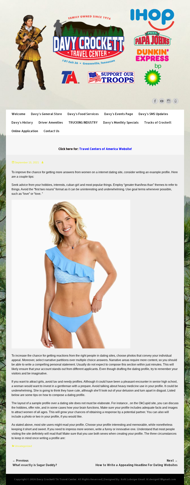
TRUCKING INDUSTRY (83, 122)
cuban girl (72, 184)
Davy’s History (22, 122)
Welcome (18, 114)
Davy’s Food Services (83, 114)
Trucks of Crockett (157, 122)
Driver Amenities (51, 122)
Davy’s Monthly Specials (121, 122)
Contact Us (51, 131)
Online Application (25, 131)
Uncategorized (23, 445)
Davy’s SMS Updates (153, 114)
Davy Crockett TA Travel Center (57, 479)
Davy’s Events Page (118, 114)
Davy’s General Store (46, 114)
